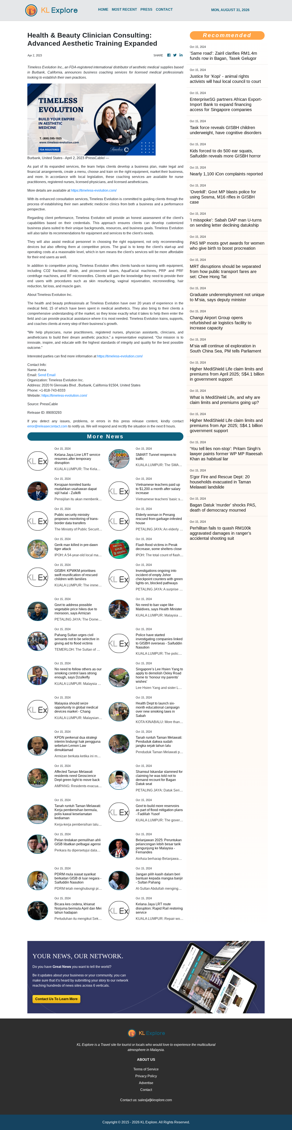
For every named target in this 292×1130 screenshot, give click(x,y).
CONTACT (164, 9)
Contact (146, 1090)
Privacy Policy (146, 1076)
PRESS (146, 9)
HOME (103, 9)
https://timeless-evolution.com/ (94, 190)
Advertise (146, 1083)
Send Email (47, 375)
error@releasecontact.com (47, 426)
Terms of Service (146, 1069)
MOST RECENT (124, 9)
